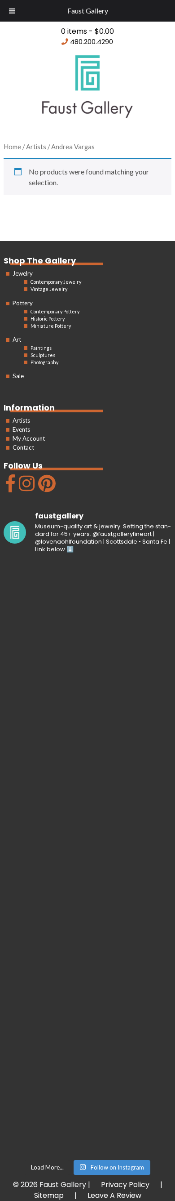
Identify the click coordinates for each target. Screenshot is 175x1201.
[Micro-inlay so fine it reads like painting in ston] (87, 908)
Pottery (23, 303)
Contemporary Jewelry (56, 282)
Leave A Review (114, 1195)
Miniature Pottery (51, 326)
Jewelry (23, 273)
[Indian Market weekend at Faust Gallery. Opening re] (87, 710)
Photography (44, 362)
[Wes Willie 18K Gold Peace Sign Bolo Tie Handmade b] (87, 611)
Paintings (41, 348)
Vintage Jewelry (49, 289)
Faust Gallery (87, 10)
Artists (21, 420)
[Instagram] (26, 487)
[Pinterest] (46, 487)
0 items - (87, 31)
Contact (23, 447)
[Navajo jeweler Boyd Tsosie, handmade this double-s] (87, 1105)
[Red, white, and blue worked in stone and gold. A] (87, 809)
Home (12, 147)
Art (17, 339)
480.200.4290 (91, 41)
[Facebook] (9, 487)
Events (21, 429)
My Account (29, 438)
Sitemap (49, 1195)
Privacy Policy (125, 1184)
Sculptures (43, 355)
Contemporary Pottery (55, 311)
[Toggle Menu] (12, 11)
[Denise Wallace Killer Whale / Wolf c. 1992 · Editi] (87, 1006)
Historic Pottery (48, 318)
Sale (18, 375)
